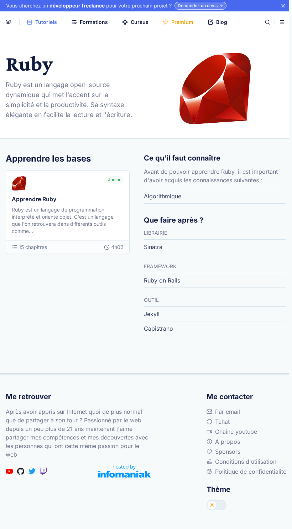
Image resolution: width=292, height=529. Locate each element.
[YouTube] (9, 471)
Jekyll (152, 313)
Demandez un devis (198, 5)
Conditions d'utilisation (245, 461)
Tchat (222, 421)
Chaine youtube (236, 431)
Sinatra (153, 246)
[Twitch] (43, 471)
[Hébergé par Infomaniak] (124, 471)
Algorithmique (162, 196)
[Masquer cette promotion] (283, 6)
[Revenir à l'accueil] (8, 22)
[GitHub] (20, 471)
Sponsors (227, 451)
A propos (227, 441)
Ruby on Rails (162, 280)
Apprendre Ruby (34, 199)
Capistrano (158, 328)
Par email (227, 411)
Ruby (13, 84)
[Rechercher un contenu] (267, 22)
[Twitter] (32, 471)
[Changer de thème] (216, 505)
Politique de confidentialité (250, 471)
